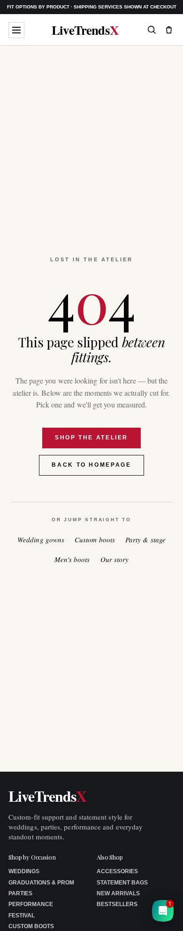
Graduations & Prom (41, 882)
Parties (20, 893)
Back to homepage (91, 465)
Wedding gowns (40, 539)
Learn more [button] (104, 916)
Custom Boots (31, 926)
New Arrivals (118, 893)
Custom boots (95, 539)
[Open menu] (16, 30)
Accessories (117, 871)
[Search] (151, 29)
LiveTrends (85, 29)
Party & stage (145, 539)
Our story (114, 559)
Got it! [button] (155, 912)
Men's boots (72, 559)
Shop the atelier (91, 437)
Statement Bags (122, 882)
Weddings (23, 871)
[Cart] (169, 29)
